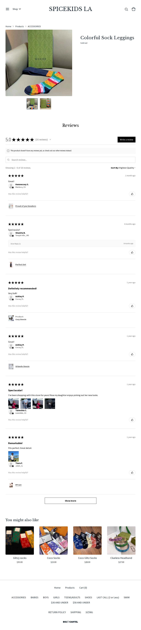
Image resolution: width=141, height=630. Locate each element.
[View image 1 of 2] (32, 103)
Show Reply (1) (16, 244)
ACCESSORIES (34, 26)
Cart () (83, 587)
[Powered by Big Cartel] (70, 622)
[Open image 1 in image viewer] (39, 63)
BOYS (46, 597)
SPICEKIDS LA (70, 9)
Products (19, 26)
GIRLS (56, 597)
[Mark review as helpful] (132, 194)
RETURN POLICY (57, 612)
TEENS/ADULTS (72, 597)
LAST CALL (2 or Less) (108, 597)
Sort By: (115, 167)
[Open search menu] (126, 9)
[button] (50, 139)
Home (8, 26)
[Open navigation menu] (7, 9)
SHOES (88, 597)
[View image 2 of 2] (45, 103)
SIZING (89, 612)
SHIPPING (75, 612)
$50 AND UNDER (81, 602)
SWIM (127, 597)
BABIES (34, 597)
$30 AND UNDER (59, 602)
